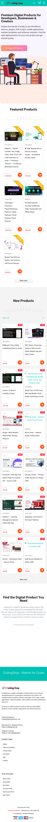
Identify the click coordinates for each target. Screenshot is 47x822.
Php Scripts (8, 145)
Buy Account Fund (8, 792)
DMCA (5, 744)
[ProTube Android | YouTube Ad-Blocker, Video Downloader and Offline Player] (33, 191)
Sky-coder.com (35, 810)
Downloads (6, 782)
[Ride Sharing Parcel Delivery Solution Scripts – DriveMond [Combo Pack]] (33, 136)
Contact (5, 760)
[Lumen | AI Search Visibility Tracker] (12, 378)
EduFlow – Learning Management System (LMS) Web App (10, 520)
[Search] (34, 3)
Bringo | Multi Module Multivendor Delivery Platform (10, 436)
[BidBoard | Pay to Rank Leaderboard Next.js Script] (12, 333)
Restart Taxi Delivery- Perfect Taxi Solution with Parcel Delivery (12, 260)
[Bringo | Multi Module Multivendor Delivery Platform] (12, 420)
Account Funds (7, 788)
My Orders (6, 785)
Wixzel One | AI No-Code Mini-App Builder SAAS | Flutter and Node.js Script (34, 393)
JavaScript (8, 199)
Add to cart (20, 175)
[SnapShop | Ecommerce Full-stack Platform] (34, 505)
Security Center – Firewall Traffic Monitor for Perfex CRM (34, 478)
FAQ (4, 757)
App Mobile (28, 145)
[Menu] (2, 3)
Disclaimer (6, 754)
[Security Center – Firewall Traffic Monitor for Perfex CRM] (34, 463)
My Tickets (6, 795)
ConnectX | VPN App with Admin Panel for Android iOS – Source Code (12, 478)
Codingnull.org (25, 810)
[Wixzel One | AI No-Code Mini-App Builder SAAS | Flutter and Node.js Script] (34, 378)
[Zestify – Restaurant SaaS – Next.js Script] (12, 547)
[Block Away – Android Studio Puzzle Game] (34, 420)
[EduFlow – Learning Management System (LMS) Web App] (12, 505)
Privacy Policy (7, 751)
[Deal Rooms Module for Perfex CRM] (34, 547)
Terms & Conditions (9, 747)
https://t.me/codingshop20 (11, 733)
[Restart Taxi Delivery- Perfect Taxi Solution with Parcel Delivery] (13, 245)
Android (27, 199)
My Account (6, 779)
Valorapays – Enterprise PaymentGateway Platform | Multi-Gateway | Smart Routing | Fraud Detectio (11, 212)
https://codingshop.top (9, 727)
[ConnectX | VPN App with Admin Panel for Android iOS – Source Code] (12, 463)
